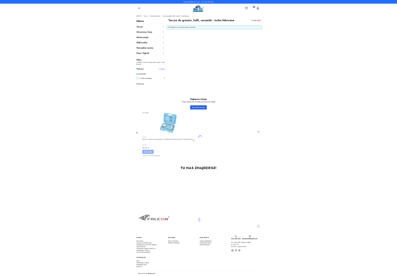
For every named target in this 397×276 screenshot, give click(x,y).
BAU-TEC (138, 16)
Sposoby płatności (174, 243)
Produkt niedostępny (146, 78)
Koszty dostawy (173, 241)
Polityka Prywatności (143, 252)
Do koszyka (148, 152)
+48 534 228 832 (207, 2)
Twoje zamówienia (206, 241)
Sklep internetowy (146, 273)
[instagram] (232, 250)
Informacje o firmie (142, 263)
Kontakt (139, 267)
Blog (137, 261)
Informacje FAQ (141, 265)
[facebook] (236, 250)
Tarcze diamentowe (155, 16)
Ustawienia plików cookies (145, 248)
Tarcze (145, 16)
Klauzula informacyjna (144, 243)
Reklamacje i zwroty (143, 250)
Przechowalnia (205, 245)
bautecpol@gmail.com (191, 2)
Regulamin (139, 241)
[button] (139, 8)
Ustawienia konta (205, 243)
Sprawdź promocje (198, 107)
